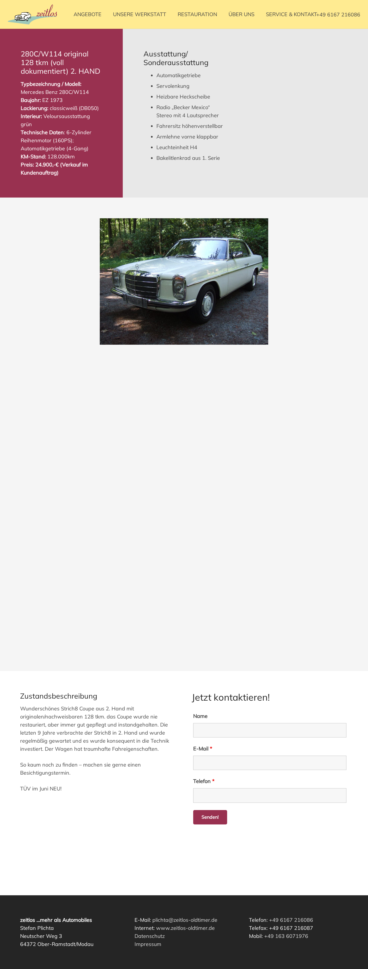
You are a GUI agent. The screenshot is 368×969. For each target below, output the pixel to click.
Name (200, 716)
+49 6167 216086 (291, 920)
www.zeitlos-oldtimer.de (185, 928)
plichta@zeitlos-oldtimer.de (184, 920)
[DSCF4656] (184, 434)
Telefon (203, 781)
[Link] (32, 14)
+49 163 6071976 (286, 936)
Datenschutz (150, 936)
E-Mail (202, 748)
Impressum (148, 944)
